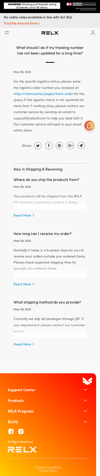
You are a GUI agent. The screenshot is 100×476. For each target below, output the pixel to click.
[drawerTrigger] (7, 33)
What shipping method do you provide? (47, 302)
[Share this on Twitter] (37, 145)
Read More (23, 215)
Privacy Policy (48, 470)
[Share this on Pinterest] (59, 145)
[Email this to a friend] (80, 145)
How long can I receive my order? (42, 233)
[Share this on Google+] (70, 145)
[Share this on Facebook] (48, 145)
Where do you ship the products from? (46, 179)
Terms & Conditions (48, 467)
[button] (22, 23)
